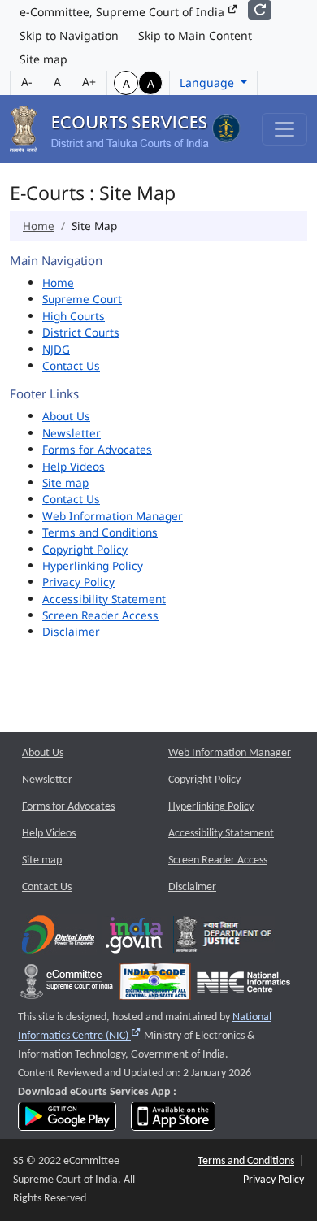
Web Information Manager (112, 516)
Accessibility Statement (104, 598)
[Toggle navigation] (284, 129)
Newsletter (71, 433)
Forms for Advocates (97, 449)
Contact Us (71, 365)
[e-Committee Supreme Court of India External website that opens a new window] (66, 985)
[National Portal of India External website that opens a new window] (135, 938)
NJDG (56, 349)
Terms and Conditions (100, 532)
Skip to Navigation (69, 35)
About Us (66, 416)
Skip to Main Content (195, 35)
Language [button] (208, 82)
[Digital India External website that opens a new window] (58, 938)
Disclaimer (71, 631)
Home (38, 225)
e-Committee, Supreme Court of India (124, 12)
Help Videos (73, 466)
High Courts (73, 316)
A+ (89, 81)
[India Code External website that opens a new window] (155, 985)
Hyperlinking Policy (92, 565)
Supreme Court (82, 298)
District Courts (80, 332)
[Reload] (259, 10)
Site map (43, 59)
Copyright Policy (85, 549)
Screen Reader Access (100, 615)
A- (27, 81)
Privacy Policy (78, 581)
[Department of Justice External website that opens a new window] (224, 938)
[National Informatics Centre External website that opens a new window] (243, 985)
